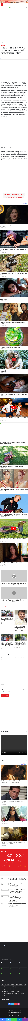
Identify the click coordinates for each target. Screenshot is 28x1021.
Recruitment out (9, 197)
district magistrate (19, 984)
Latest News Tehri (11, 986)
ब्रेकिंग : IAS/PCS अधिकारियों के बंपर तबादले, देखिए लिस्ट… (17, 884)
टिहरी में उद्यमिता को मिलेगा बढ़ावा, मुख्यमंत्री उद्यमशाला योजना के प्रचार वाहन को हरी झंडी (7, 620)
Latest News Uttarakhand (20, 986)
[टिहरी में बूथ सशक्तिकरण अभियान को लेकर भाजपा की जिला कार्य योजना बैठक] (14, 969)
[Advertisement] (14, 24)
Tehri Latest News (5, 991)
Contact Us (18, 1012)
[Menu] (1, 7)
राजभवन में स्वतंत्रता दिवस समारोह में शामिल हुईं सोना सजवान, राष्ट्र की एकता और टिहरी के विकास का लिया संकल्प (7, 645)
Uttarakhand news (5, 995)
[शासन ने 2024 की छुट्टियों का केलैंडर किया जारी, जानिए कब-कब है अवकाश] (5, 880)
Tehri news (12, 991)
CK (22, 1010)
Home (3, 42)
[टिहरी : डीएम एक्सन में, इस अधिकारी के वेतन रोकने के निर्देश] (5, 905)
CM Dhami (7, 984)
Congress (12, 984)
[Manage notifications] (25, 1018)
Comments (22, 874)
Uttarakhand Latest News (19, 993)
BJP (2, 984)
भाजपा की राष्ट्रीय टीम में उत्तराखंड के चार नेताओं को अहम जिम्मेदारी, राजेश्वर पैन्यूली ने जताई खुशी (20, 628)
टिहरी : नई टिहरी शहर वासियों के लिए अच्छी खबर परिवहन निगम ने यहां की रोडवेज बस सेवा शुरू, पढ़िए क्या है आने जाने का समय (17, 898)
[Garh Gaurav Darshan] (14, 7)
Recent (13, 874)
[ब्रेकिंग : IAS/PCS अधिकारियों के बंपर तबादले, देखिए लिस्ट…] (5, 885)
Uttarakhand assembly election (7, 993)
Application (16, 194)
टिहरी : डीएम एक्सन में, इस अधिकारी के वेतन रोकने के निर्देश (18, 904)
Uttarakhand (20, 197)
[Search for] (26, 7)
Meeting (3, 989)
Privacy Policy (13, 1012)
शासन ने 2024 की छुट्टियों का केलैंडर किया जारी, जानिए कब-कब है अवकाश (18, 879)
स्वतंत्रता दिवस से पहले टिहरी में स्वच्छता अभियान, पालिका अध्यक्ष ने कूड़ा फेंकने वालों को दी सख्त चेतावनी (21, 644)
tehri (12, 989)
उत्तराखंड (7, 42)
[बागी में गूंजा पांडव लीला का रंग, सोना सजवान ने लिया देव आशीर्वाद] (23, 964)
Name (2, 675)
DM (25, 984)
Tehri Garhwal (17, 989)
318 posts (7, 194)
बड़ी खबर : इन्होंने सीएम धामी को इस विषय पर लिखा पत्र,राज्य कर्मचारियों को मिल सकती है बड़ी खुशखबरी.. (18, 891)
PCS (23, 194)
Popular (4, 874)
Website (2, 684)
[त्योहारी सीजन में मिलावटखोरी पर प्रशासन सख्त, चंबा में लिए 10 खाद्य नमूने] (14, 964)
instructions (4, 986)
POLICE (8, 989)
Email (2, 679)
